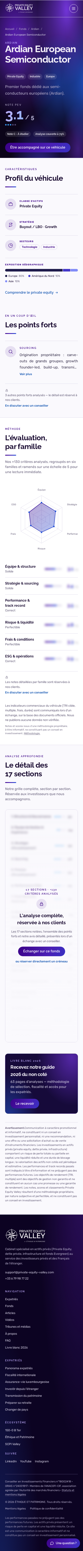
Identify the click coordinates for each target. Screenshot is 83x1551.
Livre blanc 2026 (16, 1347)
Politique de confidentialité (46, 1508)
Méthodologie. (32, 733)
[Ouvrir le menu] (73, 8)
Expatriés (11, 1299)
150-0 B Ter (13, 1430)
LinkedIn (11, 1461)
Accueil (9, 28)
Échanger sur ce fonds (41, 951)
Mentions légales (15, 1508)
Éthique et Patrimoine (19, 1437)
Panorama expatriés (19, 1368)
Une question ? (66, 1543)
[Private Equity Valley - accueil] (19, 8)
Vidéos (9, 1320)
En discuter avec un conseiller (26, 405)
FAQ (7, 1340)
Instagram (42, 1461)
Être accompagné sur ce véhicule (37, 148)
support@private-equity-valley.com (29, 1272)
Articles (10, 1313)
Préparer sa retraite (18, 1403)
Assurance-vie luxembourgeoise (27, 1382)
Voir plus (26, 374)
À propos (11, 1334)
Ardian (35, 28)
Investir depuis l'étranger (22, 1389)
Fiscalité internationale (20, 1375)
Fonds (22, 28)
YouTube (25, 1461)
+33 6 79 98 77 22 (17, 1278)
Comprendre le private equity (29, 292)
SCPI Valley (12, 1444)
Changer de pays (16, 1409)
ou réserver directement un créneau (42, 961)
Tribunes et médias (17, 1327)
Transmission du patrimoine (23, 1396)
